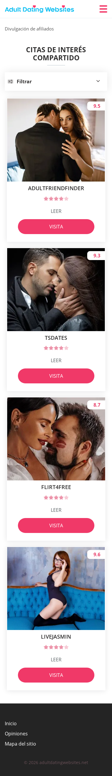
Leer (56, 211)
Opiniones (16, 733)
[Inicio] (40, 9)
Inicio (11, 723)
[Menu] (103, 9)
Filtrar (24, 81)
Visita (56, 226)
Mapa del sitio (20, 743)
